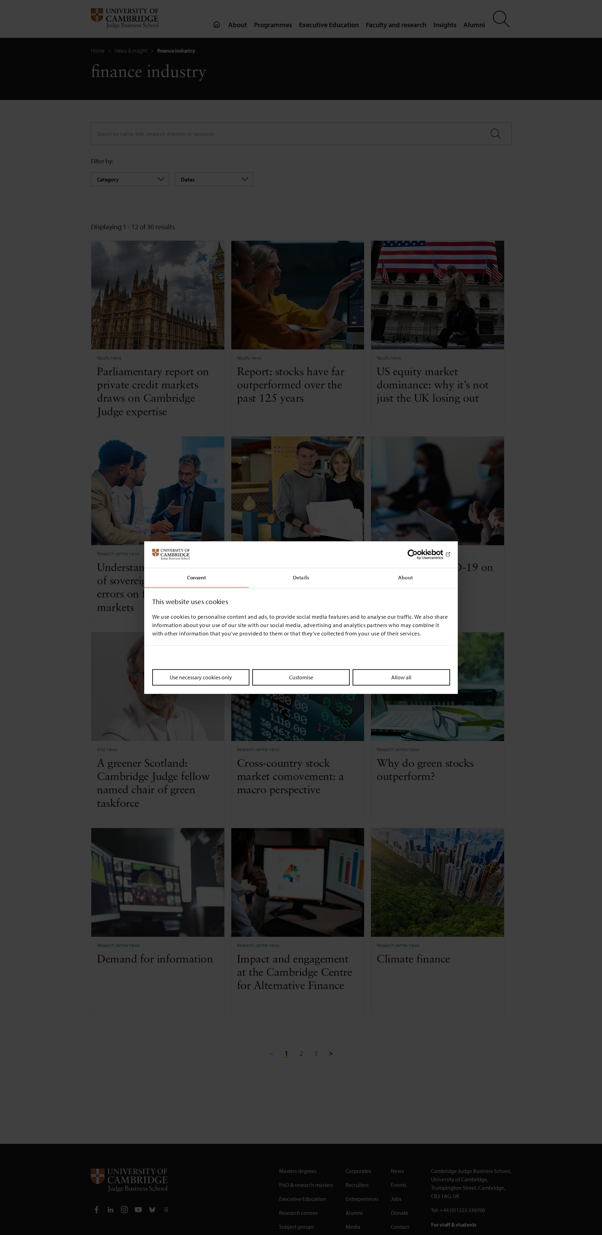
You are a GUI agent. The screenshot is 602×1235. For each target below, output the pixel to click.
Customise (301, 677)
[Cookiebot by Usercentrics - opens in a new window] (419, 554)
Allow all (401, 677)
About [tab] (405, 577)
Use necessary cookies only (201, 677)
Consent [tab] (196, 577)
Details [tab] (301, 577)
